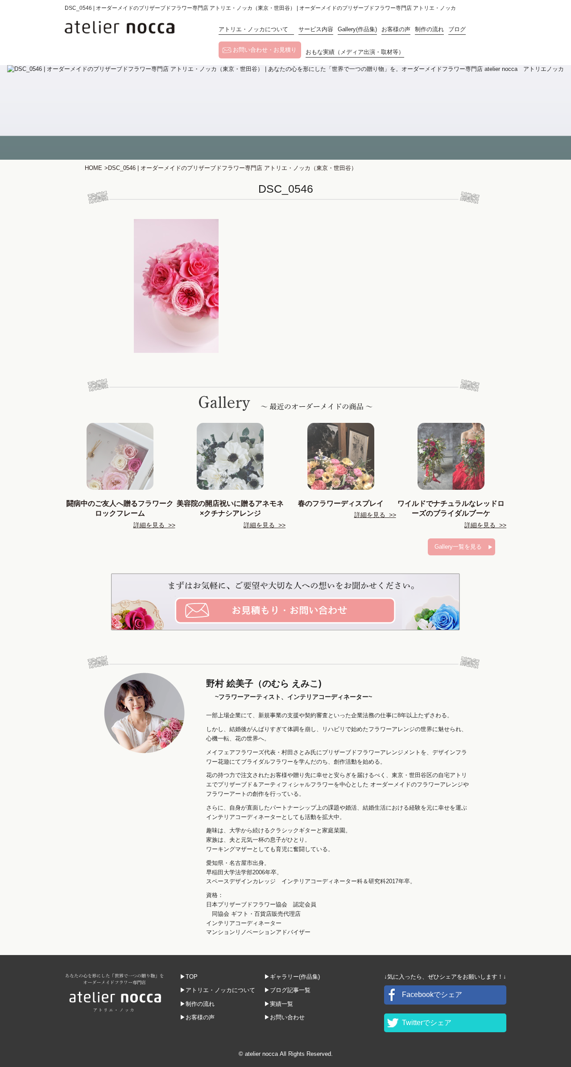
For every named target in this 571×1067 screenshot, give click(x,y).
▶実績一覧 (278, 1004)
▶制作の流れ (197, 1004)
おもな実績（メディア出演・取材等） (355, 52)
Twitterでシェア (426, 1022)
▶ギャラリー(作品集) (292, 976)
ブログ (457, 29)
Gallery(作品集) (357, 29)
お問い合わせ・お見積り (265, 49)
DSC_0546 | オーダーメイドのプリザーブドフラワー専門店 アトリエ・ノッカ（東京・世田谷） (230, 168)
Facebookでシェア (432, 994)
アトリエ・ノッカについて (256, 29)
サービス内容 (315, 29)
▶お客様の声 (197, 1017)
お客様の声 (395, 29)
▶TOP (189, 976)
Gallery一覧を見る (458, 546)
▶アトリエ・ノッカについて (217, 990)
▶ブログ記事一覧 (287, 990)
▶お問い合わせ (284, 1017)
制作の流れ (429, 29)
